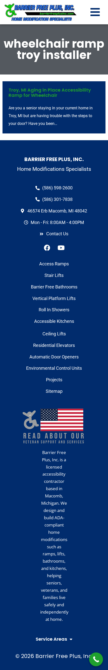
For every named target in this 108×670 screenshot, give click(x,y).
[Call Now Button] (96, 659)
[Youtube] (61, 247)
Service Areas (51, 639)
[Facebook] (47, 247)
